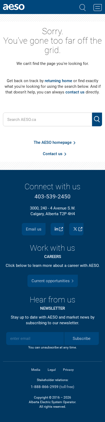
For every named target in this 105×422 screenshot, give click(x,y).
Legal (52, 370)
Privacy (68, 370)
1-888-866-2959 (44, 387)
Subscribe (81, 338)
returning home (58, 80)
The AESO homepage (53, 142)
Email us (33, 229)
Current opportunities (51, 280)
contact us (75, 92)
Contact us (52, 153)
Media (35, 370)
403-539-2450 (52, 196)
